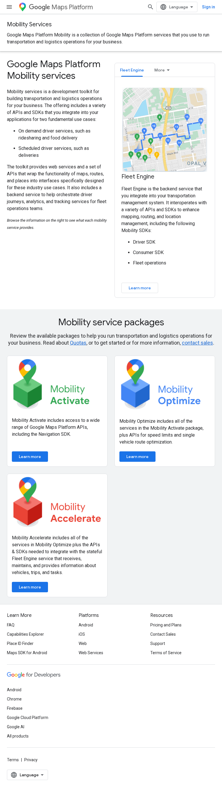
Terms (13, 759)
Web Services (91, 652)
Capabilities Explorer (25, 634)
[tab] (132, 70)
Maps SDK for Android (27, 652)
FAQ (10, 625)
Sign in (208, 7)
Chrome (14, 699)
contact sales (197, 343)
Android (86, 625)
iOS (82, 634)
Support (157, 643)
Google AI (15, 727)
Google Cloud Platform (27, 717)
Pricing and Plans (166, 625)
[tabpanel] (165, 189)
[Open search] (150, 6)
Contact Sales (163, 634)
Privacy (31, 759)
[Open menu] (9, 7)
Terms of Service (166, 652)
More (159, 70)
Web (83, 643)
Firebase (15, 708)
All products (18, 736)
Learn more (140, 287)
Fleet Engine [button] (132, 70)
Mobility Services (29, 24)
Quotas (78, 343)
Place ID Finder (20, 643)
